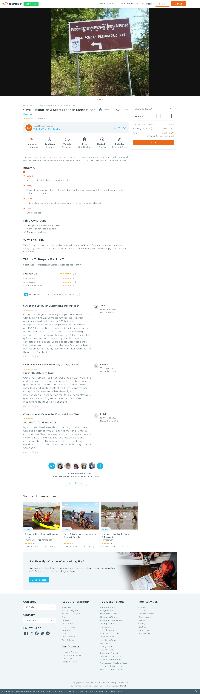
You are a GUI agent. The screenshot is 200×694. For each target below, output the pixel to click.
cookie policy (115, 691)
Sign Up (178, 4)
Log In (162, 4)
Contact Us (31, 4)
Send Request (39, 580)
